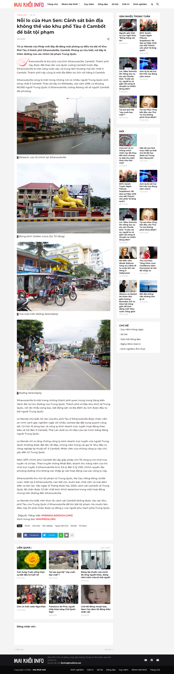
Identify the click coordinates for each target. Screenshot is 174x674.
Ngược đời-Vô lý (61, 526)
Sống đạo (103, 4)
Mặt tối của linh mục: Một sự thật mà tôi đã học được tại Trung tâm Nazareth (148, 153)
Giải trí (125, 4)
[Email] (66, 535)
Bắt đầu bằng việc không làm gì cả (147, 296)
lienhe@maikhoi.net (71, 663)
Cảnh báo (36, 526)
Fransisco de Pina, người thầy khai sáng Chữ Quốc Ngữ (62, 609)
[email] (157, 660)
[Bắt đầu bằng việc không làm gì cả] (148, 286)
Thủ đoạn (83, 526)
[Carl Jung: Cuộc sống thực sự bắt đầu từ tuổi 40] (31, 559)
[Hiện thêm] (72, 535)
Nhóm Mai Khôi (70, 4)
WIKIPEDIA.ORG (46, 519)
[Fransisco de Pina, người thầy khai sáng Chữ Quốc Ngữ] (63, 594)
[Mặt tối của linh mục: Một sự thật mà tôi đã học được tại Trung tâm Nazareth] (148, 140)
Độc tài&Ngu (47, 526)
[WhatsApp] (60, 535)
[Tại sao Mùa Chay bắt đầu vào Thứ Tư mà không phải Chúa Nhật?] (148, 102)
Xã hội (115, 4)
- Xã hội (32, 15)
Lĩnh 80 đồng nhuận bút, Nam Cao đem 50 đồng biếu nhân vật (95, 609)
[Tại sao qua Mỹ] (63, 559)
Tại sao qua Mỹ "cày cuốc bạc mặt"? (62, 573)
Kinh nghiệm (140, 4)
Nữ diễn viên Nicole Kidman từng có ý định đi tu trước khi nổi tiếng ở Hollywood (127, 266)
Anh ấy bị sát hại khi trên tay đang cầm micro (148, 73)
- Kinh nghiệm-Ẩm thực (132, 349)
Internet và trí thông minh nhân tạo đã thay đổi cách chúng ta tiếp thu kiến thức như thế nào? (127, 155)
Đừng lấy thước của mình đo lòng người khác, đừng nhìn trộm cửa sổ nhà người (95, 575)
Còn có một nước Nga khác (31, 606)
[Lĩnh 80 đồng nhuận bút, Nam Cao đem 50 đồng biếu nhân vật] (95, 594)
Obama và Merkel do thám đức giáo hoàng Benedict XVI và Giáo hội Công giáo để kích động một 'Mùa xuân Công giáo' (128, 303)
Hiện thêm (105, 548)
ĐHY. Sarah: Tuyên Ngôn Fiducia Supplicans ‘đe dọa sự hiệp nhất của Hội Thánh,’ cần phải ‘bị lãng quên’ (148, 42)
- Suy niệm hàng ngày (131, 329)
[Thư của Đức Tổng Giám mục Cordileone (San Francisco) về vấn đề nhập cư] (148, 253)
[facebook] (151, 660)
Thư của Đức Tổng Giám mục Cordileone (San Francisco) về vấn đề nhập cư (148, 265)
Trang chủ (52, 4)
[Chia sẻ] (108, 39)
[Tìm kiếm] (157, 4)
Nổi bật (74, 526)
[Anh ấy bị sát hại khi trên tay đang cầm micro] (148, 63)
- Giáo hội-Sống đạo (130, 339)
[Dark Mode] (152, 4)
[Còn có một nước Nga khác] (31, 594)
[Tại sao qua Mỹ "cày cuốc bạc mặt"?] (128, 102)
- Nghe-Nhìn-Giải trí (130, 344)
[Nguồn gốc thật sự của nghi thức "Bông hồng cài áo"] (128, 25)
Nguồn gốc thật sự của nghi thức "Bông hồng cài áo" (127, 37)
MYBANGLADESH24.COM (56, 515)
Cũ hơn (108, 649)
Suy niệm (89, 4)
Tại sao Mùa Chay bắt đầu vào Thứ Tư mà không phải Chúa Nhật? (148, 113)
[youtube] (145, 660)
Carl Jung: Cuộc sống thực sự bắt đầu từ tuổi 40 (31, 573)
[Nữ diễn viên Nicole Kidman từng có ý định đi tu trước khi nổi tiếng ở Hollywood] (128, 253)
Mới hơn (20, 649)
